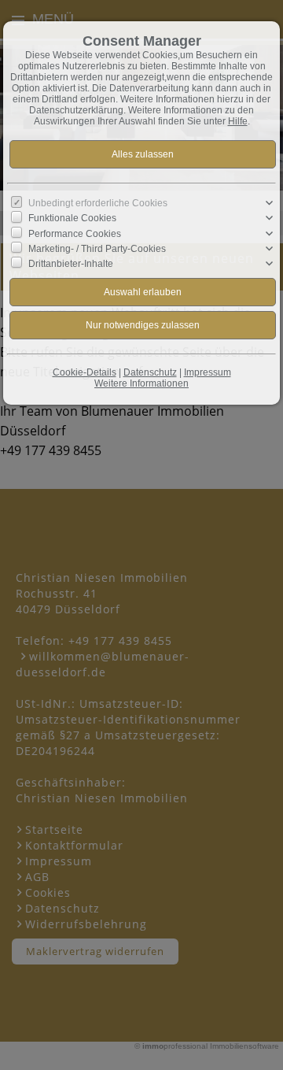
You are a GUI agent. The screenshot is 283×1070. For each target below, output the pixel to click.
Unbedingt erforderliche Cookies (97, 203)
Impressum (207, 372)
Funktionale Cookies (72, 218)
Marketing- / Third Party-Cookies (97, 248)
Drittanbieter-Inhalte (70, 263)
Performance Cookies (74, 233)
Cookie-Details (84, 372)
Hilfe (238, 121)
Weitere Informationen (141, 383)
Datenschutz (150, 372)
